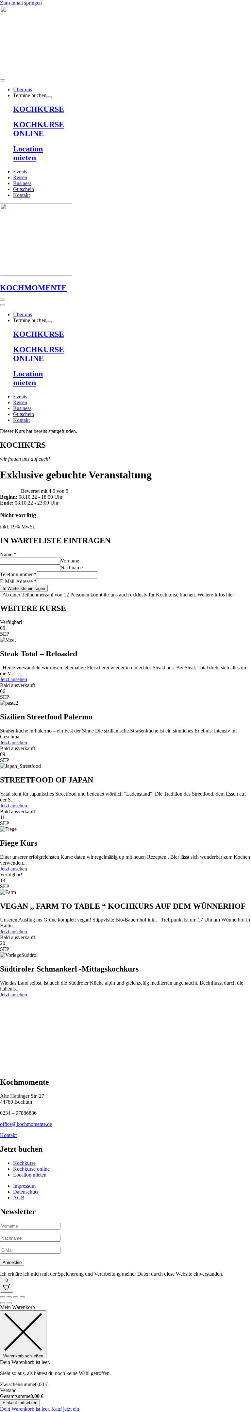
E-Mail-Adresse (18, 581)
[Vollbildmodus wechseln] (9, 1297)
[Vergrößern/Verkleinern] (2, 1297)
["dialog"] (125, 1358)
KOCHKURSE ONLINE (38, 129)
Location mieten (28, 153)
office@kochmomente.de (26, 1124)
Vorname (69, 560)
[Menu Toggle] (2, 80)
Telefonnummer (18, 574)
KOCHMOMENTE (33, 288)
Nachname (71, 567)
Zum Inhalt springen (21, 3)
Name (8, 554)
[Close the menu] (2, 305)
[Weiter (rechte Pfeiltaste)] (9, 1303)
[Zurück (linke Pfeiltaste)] (2, 1303)
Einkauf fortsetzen (20, 1402)
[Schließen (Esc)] (22, 1297)
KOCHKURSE (38, 109)
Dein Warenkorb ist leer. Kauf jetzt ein (39, 1409)
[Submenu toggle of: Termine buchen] (49, 97)
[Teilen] (15, 1297)
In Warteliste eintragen (24, 588)
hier (230, 594)
